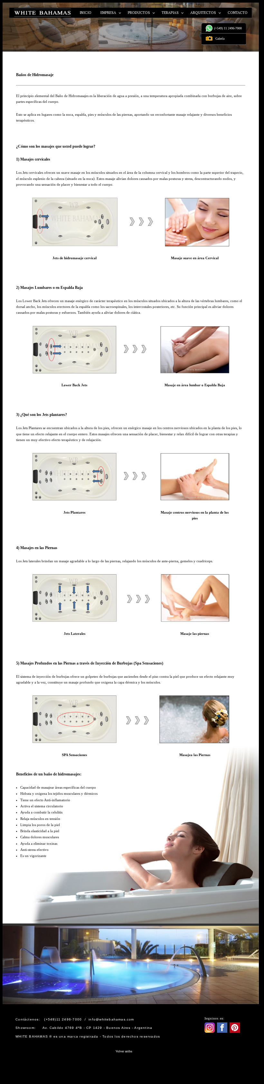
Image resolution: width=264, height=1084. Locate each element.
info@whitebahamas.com (111, 1019)
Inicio (85, 12)
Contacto (238, 12)
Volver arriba (124, 1051)
